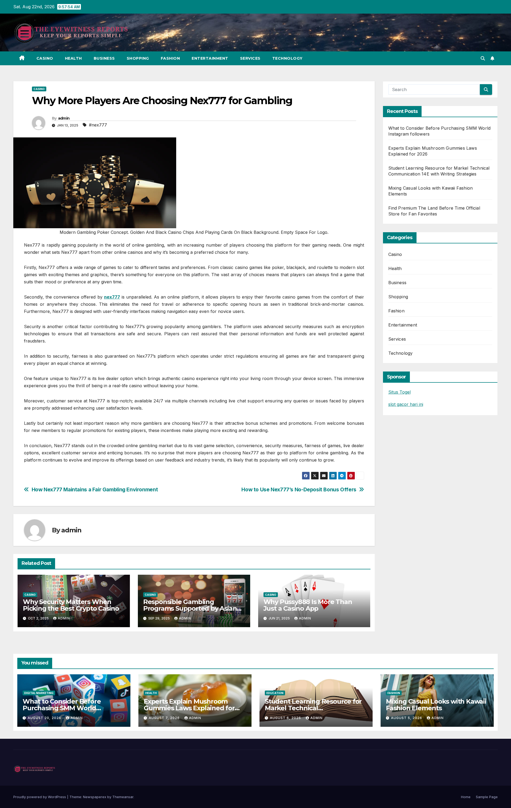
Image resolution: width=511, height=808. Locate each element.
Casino (44, 58)
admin (64, 118)
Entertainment (210, 58)
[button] (483, 58)
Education (274, 693)
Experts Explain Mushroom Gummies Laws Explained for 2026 (189, 708)
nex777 (112, 297)
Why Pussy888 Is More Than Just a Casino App (307, 605)
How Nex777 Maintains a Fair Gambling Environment (95, 490)
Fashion (170, 58)
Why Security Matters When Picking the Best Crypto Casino (71, 605)
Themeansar (122, 797)
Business (104, 58)
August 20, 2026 (45, 718)
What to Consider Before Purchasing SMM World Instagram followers (62, 708)
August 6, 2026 (286, 718)
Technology (287, 58)
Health (73, 58)
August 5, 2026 (407, 718)
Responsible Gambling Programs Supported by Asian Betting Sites (190, 608)
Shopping (138, 58)
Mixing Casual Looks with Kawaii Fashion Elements (436, 704)
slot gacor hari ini (405, 404)
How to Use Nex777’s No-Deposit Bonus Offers (298, 490)
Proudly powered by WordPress (40, 797)
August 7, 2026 (165, 718)
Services (250, 58)
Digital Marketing (38, 693)
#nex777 (98, 125)
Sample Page (487, 797)
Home (466, 797)
